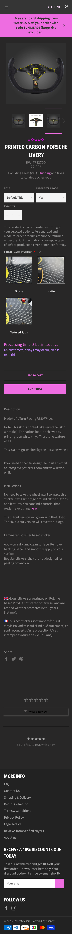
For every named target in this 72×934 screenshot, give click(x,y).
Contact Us (12, 790)
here (33, 508)
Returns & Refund (16, 804)
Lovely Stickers (21, 921)
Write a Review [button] (37, 711)
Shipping (44, 173)
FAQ (6, 784)
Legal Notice (12, 824)
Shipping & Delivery (17, 797)
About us (10, 837)
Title (7, 188)
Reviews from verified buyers (24, 831)
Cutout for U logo (47, 188)
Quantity (9, 206)
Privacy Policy (14, 817)
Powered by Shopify (43, 921)
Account (54, 7)
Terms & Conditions (17, 810)
